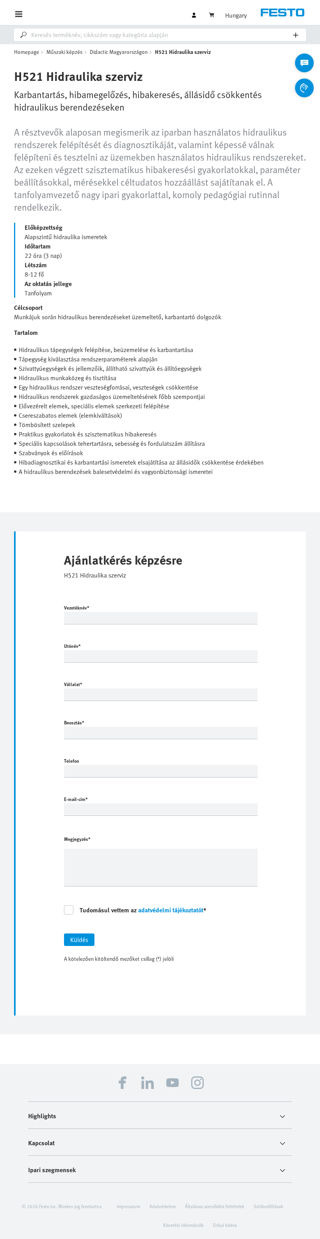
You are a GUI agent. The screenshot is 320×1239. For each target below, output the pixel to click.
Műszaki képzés (64, 52)
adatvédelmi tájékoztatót (170, 910)
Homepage (26, 52)
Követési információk (183, 1224)
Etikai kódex (225, 1224)
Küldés (79, 939)
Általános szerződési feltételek (214, 1206)
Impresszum (128, 1206)
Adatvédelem (162, 1206)
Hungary (236, 15)
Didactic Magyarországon (119, 52)
